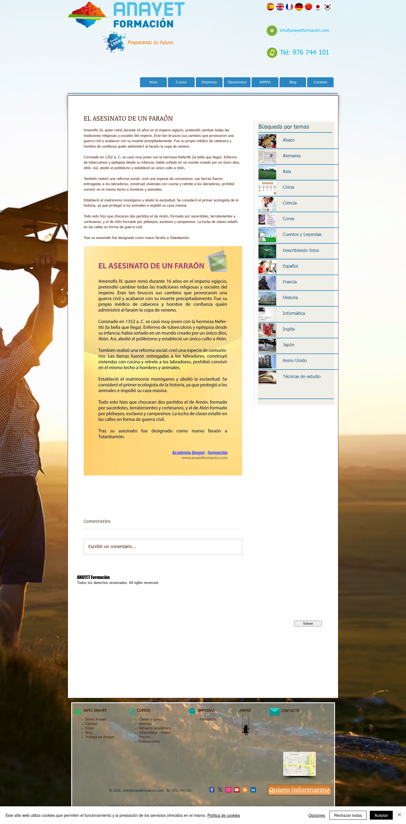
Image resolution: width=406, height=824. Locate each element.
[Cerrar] (399, 815)
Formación (208, 719)
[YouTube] (236, 790)
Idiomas (145, 724)
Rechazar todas (348, 815)
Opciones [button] (317, 815)
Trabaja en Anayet (99, 737)
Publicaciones (149, 741)
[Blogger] (245, 790)
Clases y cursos (151, 719)
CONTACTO (288, 711)
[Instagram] (228, 790)
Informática (148, 733)
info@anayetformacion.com (304, 30)
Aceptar (381, 815)
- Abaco (163, 733)
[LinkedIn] (253, 790)
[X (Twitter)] (220, 790)
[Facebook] (212, 790)
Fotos (89, 728)
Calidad (91, 724)
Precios (144, 737)
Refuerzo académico (155, 728)
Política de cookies (223, 815)
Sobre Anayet (95, 719)
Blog (88, 733)
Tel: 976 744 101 (304, 52)
